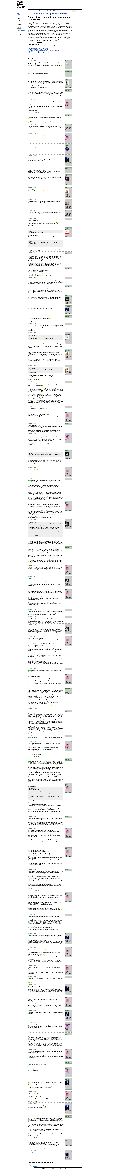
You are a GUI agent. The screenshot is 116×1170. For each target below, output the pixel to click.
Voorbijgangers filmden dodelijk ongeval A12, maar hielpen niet (43, 54)
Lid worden (19, 15)
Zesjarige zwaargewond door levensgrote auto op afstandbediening (44, 50)
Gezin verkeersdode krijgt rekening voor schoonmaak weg (42, 52)
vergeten (23, 31)
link (29, 358)
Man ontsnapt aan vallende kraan (36, 47)
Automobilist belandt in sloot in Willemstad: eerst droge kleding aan (44, 45)
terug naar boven (69, 1168)
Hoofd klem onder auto (34, 51)
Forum (18, 14)
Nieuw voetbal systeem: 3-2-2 (41, 13)
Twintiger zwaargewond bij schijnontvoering (38, 49)
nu (32, 1165)
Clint (35, 42)
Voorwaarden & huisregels (20, 34)
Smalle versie (61, 1168)
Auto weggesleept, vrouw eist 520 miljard (38, 48)
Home (18, 13)
